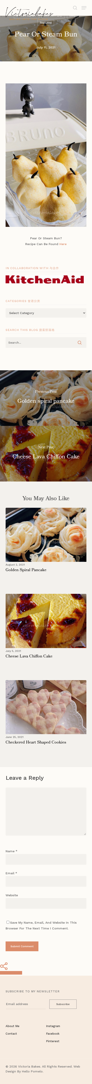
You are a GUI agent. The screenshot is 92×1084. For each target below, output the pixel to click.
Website (12, 895)
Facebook (52, 1033)
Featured (46, 22)
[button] (84, 7)
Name (11, 851)
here (63, 244)
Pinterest (52, 1041)
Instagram (53, 1026)
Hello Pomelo (32, 1071)
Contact (11, 1033)
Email (11, 873)
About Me (12, 1026)
